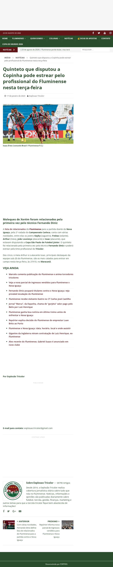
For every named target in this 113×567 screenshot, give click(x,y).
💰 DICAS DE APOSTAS (87, 38)
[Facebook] (93, 33)
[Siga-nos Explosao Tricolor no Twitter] (7, 511)
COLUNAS (53, 38)
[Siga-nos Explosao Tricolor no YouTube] (18, 511)
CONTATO (105, 38)
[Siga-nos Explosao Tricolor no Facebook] (3, 511)
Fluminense (18, 38)
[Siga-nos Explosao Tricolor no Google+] (13, 511)
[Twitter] (99, 33)
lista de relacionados (15, 229)
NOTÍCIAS (68, 38)
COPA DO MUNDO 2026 (12, 44)
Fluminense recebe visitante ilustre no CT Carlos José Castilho (40, 299)
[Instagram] (110, 33)
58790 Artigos (63, 482)
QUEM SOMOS (36, 38)
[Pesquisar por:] (95, 49)
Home (5, 38)
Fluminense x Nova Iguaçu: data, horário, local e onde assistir (40, 328)
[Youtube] (104, 33)
